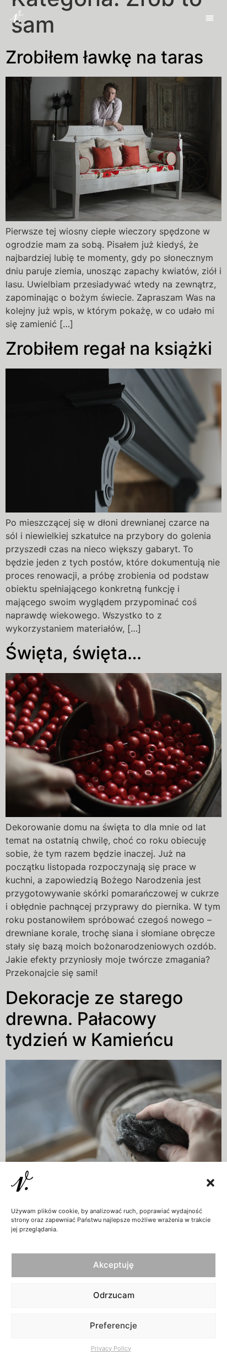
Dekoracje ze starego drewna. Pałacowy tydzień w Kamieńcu (94, 1019)
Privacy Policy (111, 1348)
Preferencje (113, 1325)
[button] (210, 1182)
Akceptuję (113, 1264)
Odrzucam (113, 1295)
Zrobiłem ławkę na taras (104, 57)
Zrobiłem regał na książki (109, 348)
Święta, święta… (74, 653)
